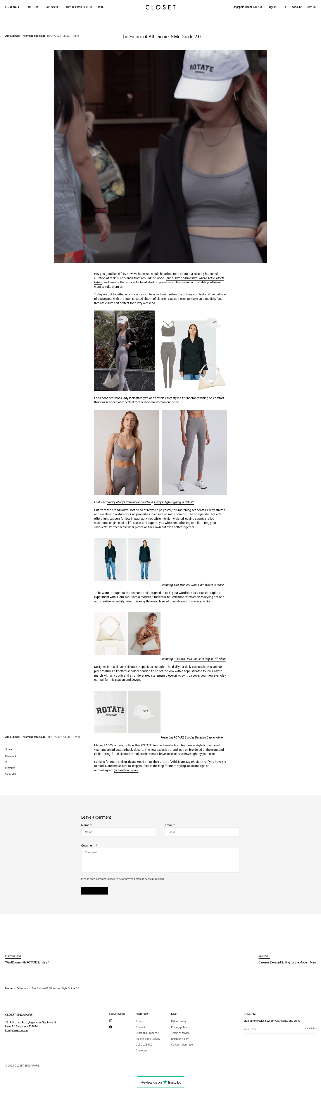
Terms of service (180, 1033)
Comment (88, 845)
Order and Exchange (147, 1033)
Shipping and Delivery (148, 1038)
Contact (140, 1027)
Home (8, 988)
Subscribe (310, 1028)
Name (85, 825)
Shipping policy (179, 1038)
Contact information (182, 1044)
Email (168, 825)
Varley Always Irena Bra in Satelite (129, 502)
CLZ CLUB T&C (144, 1044)
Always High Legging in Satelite (174, 502)
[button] (247, 7)
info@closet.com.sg (17, 1030)
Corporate (141, 1050)
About (139, 1021)
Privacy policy (179, 1027)
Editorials (22, 988)
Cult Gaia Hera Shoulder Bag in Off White (200, 659)
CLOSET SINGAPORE (27, 1065)
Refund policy (178, 1021)
